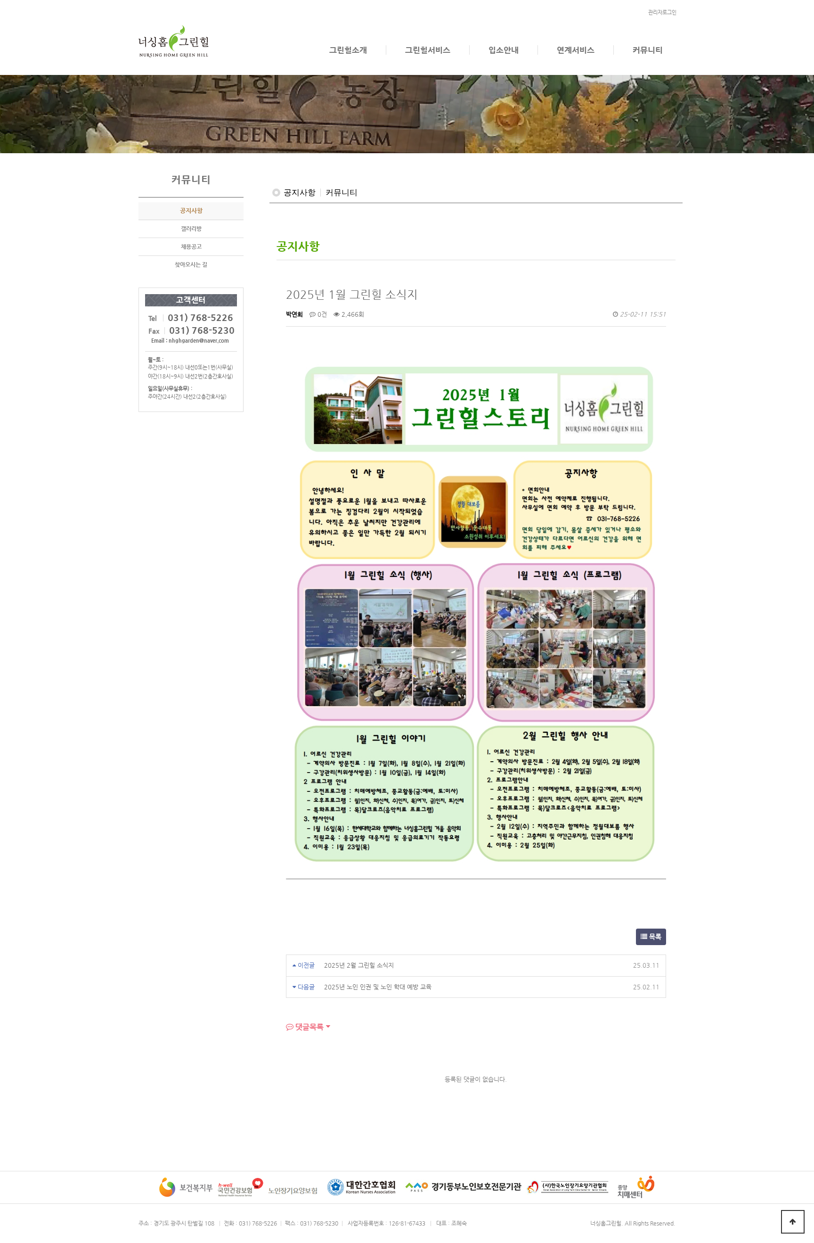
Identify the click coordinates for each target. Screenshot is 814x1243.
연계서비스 (575, 50)
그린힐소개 (348, 50)
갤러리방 (191, 228)
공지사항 (191, 210)
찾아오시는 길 (191, 264)
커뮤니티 (648, 50)
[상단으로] (793, 1222)
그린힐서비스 (427, 50)
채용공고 (191, 246)
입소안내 (503, 50)
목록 (654, 936)
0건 (321, 314)
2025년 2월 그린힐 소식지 (359, 965)
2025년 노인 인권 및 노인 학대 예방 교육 (377, 986)
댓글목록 (308, 1026)
